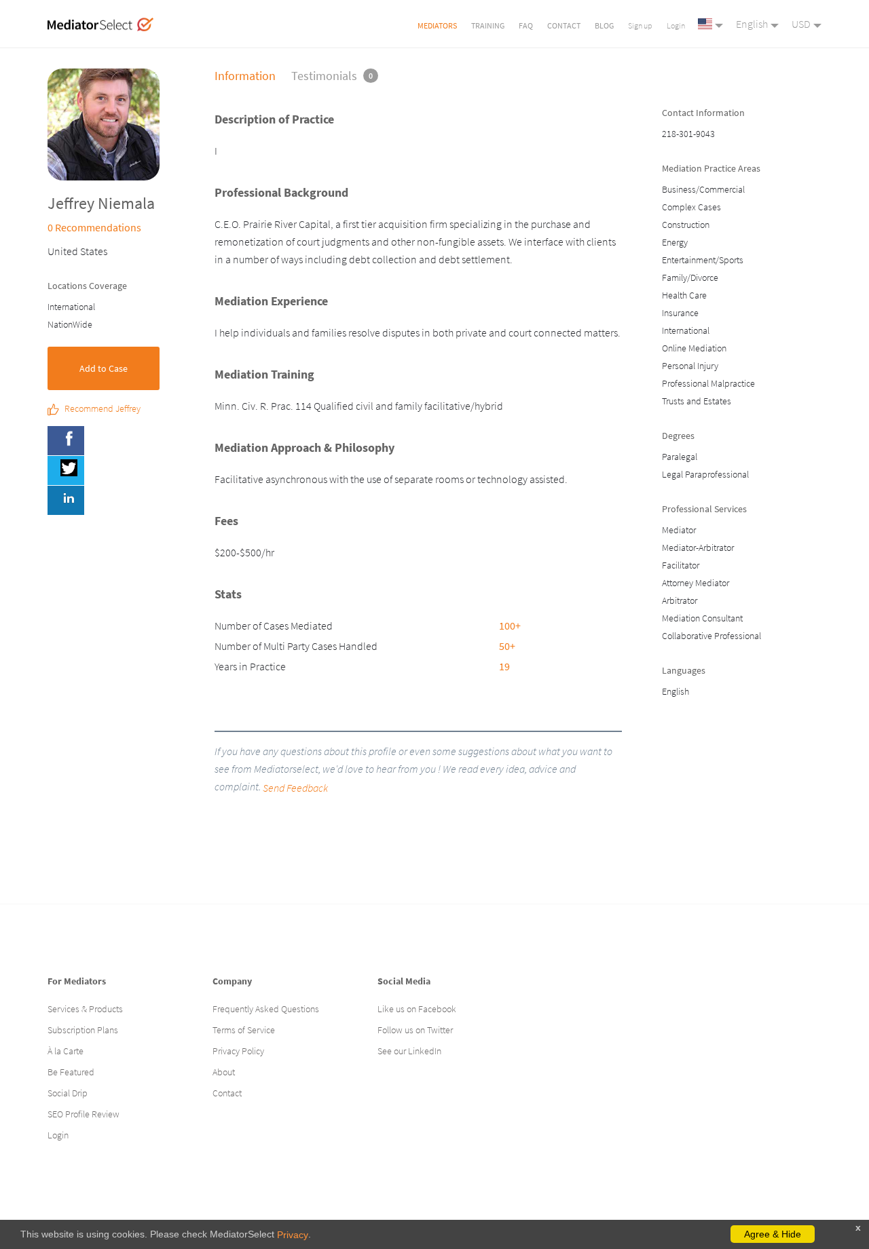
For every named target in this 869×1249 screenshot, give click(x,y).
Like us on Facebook (416, 1009)
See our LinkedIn (409, 1051)
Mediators (437, 25)
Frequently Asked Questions (265, 1009)
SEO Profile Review (83, 1114)
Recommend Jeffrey (102, 409)
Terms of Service (243, 1030)
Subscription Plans (83, 1030)
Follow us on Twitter (415, 1030)
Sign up (640, 25)
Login (676, 25)
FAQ (526, 25)
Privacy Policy (238, 1051)
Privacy (292, 1234)
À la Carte (66, 1051)
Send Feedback (295, 787)
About (223, 1072)
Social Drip (68, 1093)
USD (801, 24)
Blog (604, 25)
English (752, 24)
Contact (563, 25)
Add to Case (103, 368)
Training (487, 25)
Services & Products (85, 1009)
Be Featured (71, 1072)
